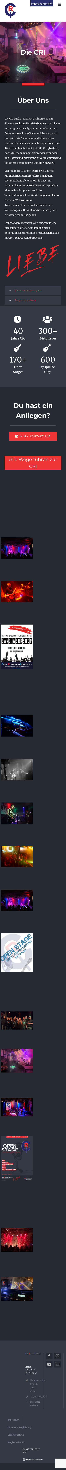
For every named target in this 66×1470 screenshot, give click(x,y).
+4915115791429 (35, 1396)
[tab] (33, 290)
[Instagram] (57, 1356)
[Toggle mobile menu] (59, 4)
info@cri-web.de (35, 1404)
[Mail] (57, 1364)
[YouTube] (49, 1364)
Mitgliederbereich (41, 3)
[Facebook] (49, 1356)
